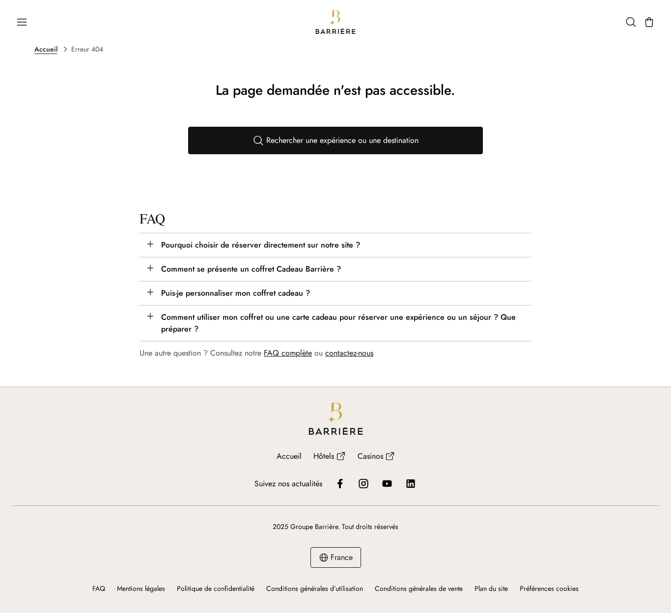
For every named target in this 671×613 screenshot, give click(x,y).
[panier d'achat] (649, 22)
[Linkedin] (411, 483)
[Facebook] (340, 483)
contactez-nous (349, 353)
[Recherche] (631, 22)
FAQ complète (288, 353)
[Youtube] (387, 483)
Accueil (45, 49)
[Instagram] (363, 483)
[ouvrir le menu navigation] (22, 22)
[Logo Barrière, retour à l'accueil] (336, 22)
